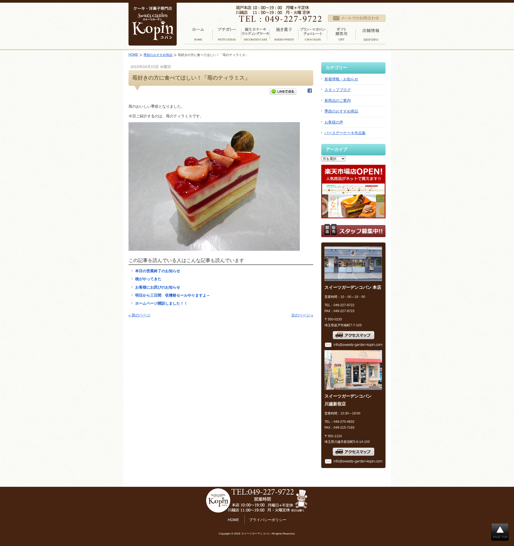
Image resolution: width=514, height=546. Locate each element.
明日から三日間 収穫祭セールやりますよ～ (172, 295)
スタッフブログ (337, 90)
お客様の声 (333, 122)
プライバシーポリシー (267, 520)
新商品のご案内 (337, 100)
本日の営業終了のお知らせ (157, 271)
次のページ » (302, 315)
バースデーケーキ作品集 (345, 133)
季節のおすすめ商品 (157, 55)
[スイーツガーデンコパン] (152, 42)
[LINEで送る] (283, 91)
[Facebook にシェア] (310, 91)
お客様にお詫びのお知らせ (157, 287)
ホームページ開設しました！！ (161, 303)
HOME (133, 55)
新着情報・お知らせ (341, 79)
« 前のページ (139, 315)
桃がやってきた (148, 279)
